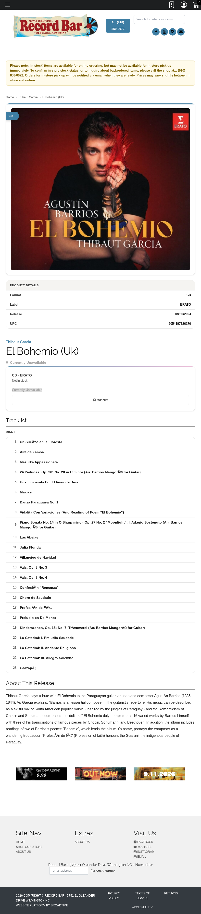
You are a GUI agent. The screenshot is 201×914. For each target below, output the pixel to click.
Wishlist (102, 400)
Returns (171, 893)
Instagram (145, 851)
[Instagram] (172, 32)
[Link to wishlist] (171, 6)
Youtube (144, 847)
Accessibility (142, 907)
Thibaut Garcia (28, 97)
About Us (23, 851)
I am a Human (104, 871)
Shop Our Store (29, 847)
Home (10, 97)
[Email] (181, 32)
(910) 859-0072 (118, 26)
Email (141, 856)
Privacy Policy (114, 896)
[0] (196, 5)
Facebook (145, 842)
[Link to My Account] (184, 6)
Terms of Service (142, 896)
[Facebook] (156, 32)
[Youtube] (164, 32)
